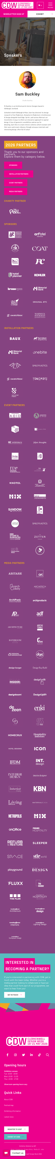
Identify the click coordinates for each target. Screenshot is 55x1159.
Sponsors (13, 165)
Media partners (15, 191)
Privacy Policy (28, 1149)
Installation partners (18, 174)
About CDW (8, 1099)
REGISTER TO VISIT (15, 1129)
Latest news (8, 1117)
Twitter (23, 1055)
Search (47, 1055)
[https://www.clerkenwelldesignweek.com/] (17, 5)
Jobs (42, 1149)
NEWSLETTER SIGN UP (13, 14)
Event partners (15, 183)
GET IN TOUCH (13, 995)
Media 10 (37, 1149)
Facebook (7, 1055)
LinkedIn (31, 1055)
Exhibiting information (12, 1111)
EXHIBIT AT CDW (14, 1137)
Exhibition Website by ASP (27, 1146)
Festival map (8, 1105)
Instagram (15, 1055)
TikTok (39, 1055)
